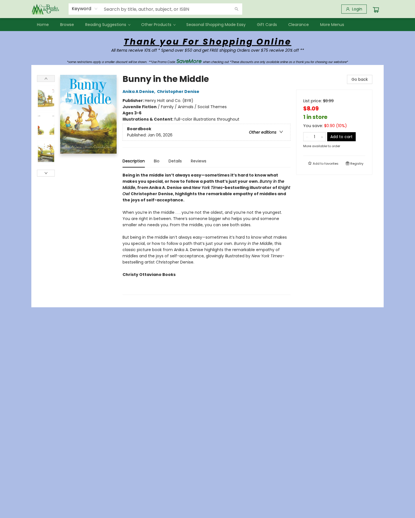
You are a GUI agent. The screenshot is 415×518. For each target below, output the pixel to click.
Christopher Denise (178, 91)
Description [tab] (134, 161)
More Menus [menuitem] (332, 24)
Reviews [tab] (198, 161)
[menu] (207, 24)
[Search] (236, 9)
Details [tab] (175, 161)
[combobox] (85, 8)
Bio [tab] (157, 161)
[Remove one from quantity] (307, 137)
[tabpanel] (206, 233)
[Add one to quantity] (322, 137)
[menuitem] (42, 24)
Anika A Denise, (139, 91)
